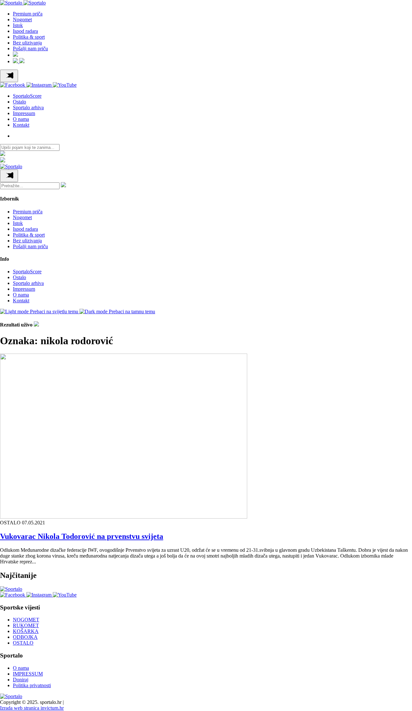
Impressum (24, 113)
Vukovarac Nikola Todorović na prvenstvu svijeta (81, 536)
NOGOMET (26, 619)
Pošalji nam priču (30, 48)
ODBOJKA (25, 637)
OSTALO (23, 643)
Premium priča (27, 13)
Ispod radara (25, 31)
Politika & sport (29, 37)
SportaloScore (27, 96)
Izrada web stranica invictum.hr (32, 708)
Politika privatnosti (32, 685)
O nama (21, 119)
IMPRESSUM (28, 674)
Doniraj (20, 679)
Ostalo (19, 101)
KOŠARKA (26, 631)
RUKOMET (26, 625)
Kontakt (21, 125)
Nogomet (22, 19)
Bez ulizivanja (27, 42)
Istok (18, 25)
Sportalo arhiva (28, 107)
